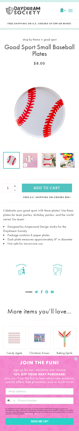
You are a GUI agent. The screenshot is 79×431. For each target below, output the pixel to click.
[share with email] (52, 292)
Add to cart (47, 188)
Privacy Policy (29, 414)
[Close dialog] (76, 359)
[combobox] (11, 400)
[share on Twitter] (36, 292)
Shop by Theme (31, 39)
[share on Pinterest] (46, 292)
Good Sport (50, 39)
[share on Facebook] (42, 292)
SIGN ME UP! (39, 421)
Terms (35, 414)
